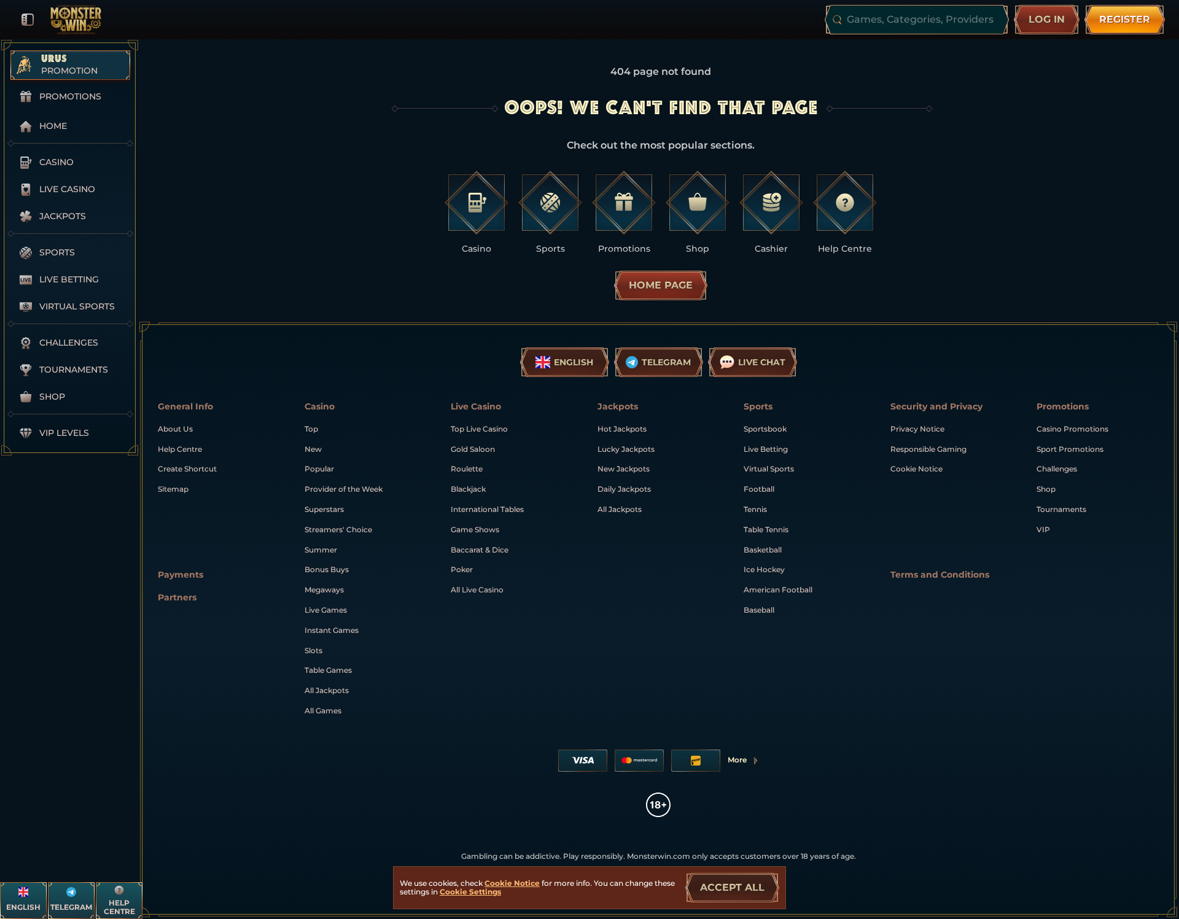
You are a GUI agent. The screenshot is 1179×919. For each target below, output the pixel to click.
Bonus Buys (327, 569)
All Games (323, 710)
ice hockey (764, 569)
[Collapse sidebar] (27, 19)
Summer (321, 549)
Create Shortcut (187, 468)
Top (311, 428)
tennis (755, 509)
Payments (180, 575)
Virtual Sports (769, 468)
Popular (319, 468)
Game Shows (475, 529)
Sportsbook (765, 428)
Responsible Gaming (928, 449)
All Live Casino (477, 589)
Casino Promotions (1072, 428)
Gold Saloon (473, 449)
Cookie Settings (470, 892)
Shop (1046, 489)
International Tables (487, 509)
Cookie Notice (916, 468)
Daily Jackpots (624, 489)
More (743, 762)
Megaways (324, 589)
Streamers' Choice (338, 529)
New (313, 449)
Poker (462, 569)
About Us (175, 428)
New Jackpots (623, 468)
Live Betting (766, 449)
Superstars (324, 509)
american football (778, 589)
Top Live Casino (479, 428)
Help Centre (180, 449)
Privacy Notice (917, 428)
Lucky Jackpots (626, 449)
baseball (759, 610)
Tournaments (1061, 509)
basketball (763, 549)
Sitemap (173, 489)
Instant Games (332, 630)
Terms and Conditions (939, 575)
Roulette (467, 468)
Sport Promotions (1070, 449)
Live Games (326, 610)
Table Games (328, 670)
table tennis (766, 529)
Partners (177, 597)
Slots (313, 650)
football (759, 489)
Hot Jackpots (622, 428)
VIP (1043, 529)
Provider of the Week (344, 489)
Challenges (1057, 468)
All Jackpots (327, 690)
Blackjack (468, 489)
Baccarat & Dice (479, 549)
